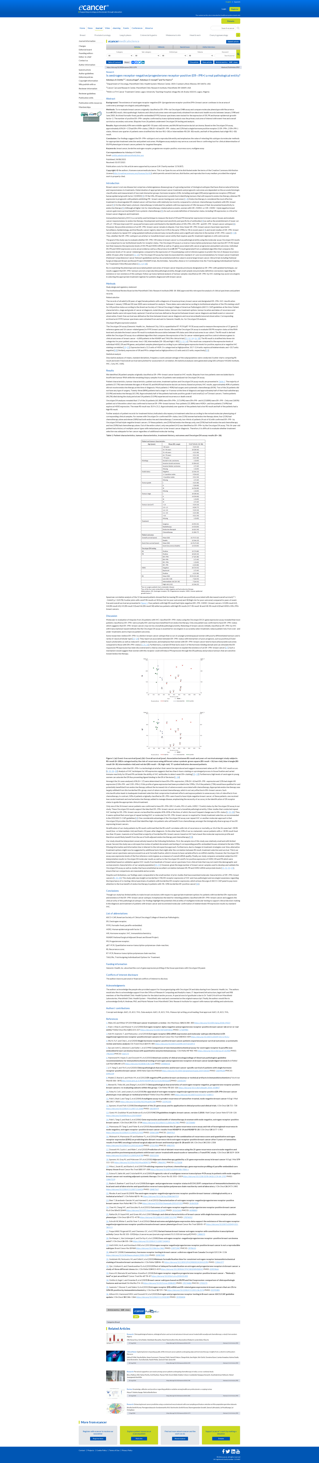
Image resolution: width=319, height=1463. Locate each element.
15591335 (166, 1101)
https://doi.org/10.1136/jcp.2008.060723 (161, 1196)
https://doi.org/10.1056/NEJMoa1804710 (132, 1162)
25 (144, 644)
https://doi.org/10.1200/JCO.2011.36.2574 (185, 1290)
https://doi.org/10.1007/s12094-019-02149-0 (175, 1043)
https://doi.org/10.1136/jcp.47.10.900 (214, 1050)
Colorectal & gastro (148, 35)
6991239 (110, 1073)
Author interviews (209, 47)
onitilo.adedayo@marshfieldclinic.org (128, 155)
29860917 (161, 1162)
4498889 (193, 1210)
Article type (173, 52)
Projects (90, 1450)
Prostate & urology (102, 35)
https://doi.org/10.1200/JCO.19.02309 (153, 1297)
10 (234, 233)
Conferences (137, 28)
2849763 (171, 1132)
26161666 (176, 1210)
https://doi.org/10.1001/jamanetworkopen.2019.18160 (185, 1070)
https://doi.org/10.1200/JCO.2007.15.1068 (124, 1108)
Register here (98, 1439)
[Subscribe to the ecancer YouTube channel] (238, 1451)
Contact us (83, 60)
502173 (125, 1053)
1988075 (201, 1234)
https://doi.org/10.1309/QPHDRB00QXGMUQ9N (186, 1262)
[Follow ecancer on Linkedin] (233, 1451)
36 (197, 884)
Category (119, 52)
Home (82, 28)
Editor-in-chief (85, 57)
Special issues (185, 47)
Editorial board (85, 49)
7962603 (110, 1053)
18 (145, 264)
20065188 (154, 1132)
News (90, 28)
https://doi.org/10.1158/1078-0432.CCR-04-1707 (204, 1176)
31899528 (220, 1070)
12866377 (219, 1262)
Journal (98, 28)
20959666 (214, 1269)
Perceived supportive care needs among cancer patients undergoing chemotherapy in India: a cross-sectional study (174, 1372)
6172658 (178, 1162)
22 (134, 638)
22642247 (181, 1080)
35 (191, 837)
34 (178, 777)
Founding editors (86, 53)
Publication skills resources (90, 103)
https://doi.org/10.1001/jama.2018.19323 (212, 1023)
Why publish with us (87, 84)
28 (113, 771)
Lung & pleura (125, 35)
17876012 (187, 1217)
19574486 (187, 1283)
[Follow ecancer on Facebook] (223, 1451)
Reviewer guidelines (87, 93)
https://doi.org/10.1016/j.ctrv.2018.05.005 (170, 1276)
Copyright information (88, 80)
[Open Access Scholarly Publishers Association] (84, 114)
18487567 (154, 1189)
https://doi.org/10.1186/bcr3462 (150, 1248)
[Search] (238, 28)
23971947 (175, 1248)
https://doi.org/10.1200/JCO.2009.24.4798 (124, 1155)
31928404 (180, 1297)
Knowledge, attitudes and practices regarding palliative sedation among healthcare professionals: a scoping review (172, 1389)
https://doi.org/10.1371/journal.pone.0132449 (146, 1210)
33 (197, 774)
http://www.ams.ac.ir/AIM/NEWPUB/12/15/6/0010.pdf (145, 1080)
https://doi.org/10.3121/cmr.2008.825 (159, 1283)
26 (147, 644)
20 (116, 350)
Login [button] (224, 9)
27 (227, 647)
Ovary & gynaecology (219, 35)
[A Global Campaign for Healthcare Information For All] (99, 114)
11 (135, 255)
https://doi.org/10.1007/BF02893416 (156, 1030)
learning (116, 28)
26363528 (193, 1203)
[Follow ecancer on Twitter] (228, 1451)
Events (126, 28)
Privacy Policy (127, 1450)
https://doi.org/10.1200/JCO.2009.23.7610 (124, 1132)
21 (128, 347)
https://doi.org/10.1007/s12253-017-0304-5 (194, 1094)
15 (229, 868)
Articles (137, 47)
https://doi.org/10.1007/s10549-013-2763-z (210, 1037)
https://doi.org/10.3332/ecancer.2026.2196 (178, 1380)
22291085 (215, 1290)
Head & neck (195, 35)
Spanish (237, 2)
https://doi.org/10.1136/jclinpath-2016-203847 (199, 1087)
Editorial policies (86, 77)
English (228, 2)
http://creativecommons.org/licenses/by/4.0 (132, 173)
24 (137, 638)
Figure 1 (144, 603)
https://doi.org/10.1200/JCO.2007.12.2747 (158, 1217)
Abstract (224, 67)
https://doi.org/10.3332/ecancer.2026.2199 (178, 1343)
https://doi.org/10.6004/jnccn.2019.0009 (123, 1115)
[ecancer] (94, 7)
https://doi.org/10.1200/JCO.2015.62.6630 (124, 1145)
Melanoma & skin (173, 35)
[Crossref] (93, 114)
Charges (82, 46)
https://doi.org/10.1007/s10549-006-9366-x (169, 1169)
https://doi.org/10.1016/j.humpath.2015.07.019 (162, 1203)
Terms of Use (114, 1450)
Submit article (85, 70)
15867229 (110, 1179)
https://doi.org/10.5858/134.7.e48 (140, 1063)
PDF (238, 67)
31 (194, 774)
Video (107, 28)
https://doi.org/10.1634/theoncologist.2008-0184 (127, 1255)
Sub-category (146, 52)
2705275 (203, 1283)
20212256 (154, 1155)
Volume (200, 52)
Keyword (225, 52)
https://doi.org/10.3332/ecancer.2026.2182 (178, 1395)
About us (149, 28)
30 (116, 771)
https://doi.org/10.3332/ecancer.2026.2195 (178, 1363)
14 (192, 338)
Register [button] (234, 9)
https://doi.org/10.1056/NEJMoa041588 (138, 1101)
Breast (82, 35)
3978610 (192, 1248)
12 (138, 255)
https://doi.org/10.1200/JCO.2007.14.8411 (151, 1241)
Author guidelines (86, 73)
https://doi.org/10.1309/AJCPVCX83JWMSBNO (182, 1269)
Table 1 (222, 381)
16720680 (190, 1122)
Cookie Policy (101, 1450)
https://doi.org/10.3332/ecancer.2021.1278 (122, 67)
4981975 (171, 1145)
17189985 (183, 1030)
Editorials (161, 47)
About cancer (180, 1439)
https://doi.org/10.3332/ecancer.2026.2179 (178, 1413)
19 (125, 347)
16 (196, 338)
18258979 (154, 1108)
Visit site (139, 1439)
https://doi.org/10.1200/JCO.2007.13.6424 (124, 1189)
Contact (82, 1450)
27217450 (154, 1145)
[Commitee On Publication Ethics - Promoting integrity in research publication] (91, 119)
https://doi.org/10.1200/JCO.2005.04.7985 (160, 1122)
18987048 (160, 1255)
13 (142, 264)
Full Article (232, 67)
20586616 (165, 1063)
